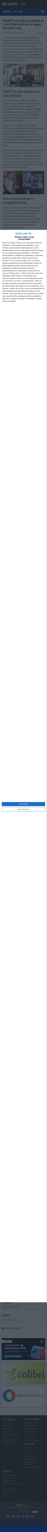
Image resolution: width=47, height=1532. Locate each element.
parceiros (23, 243)
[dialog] (23, 766)
